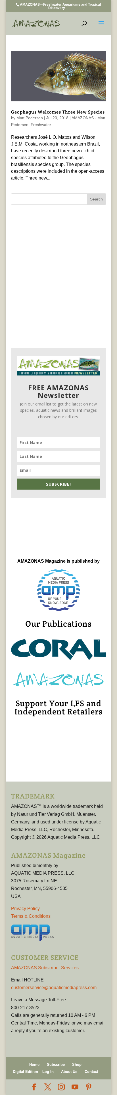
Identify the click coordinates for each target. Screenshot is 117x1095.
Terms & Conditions (31, 916)
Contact (91, 1072)
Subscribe (56, 1064)
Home (34, 1064)
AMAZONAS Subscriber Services (45, 967)
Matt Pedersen (29, 118)
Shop (77, 1064)
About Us (69, 1072)
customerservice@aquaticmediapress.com (54, 987)
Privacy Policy (25, 908)
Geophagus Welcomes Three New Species (58, 112)
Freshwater (41, 124)
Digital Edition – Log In (33, 1072)
